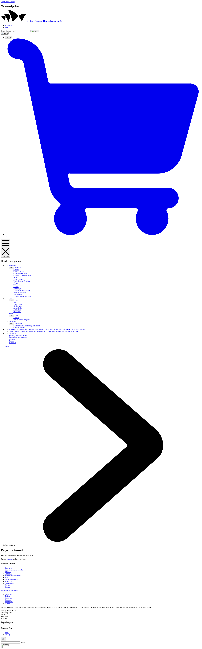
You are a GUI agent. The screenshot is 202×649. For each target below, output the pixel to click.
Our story (47, 329)
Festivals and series (19, 292)
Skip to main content (8, 2)
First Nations (17, 294)
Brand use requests (11, 579)
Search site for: (6, 31)
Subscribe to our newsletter (18, 337)
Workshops (17, 289)
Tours (15, 302)
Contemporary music (20, 273)
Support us (12, 333)
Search (23, 642)
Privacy (7, 635)
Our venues (17, 312)
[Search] (35, 31)
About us (12, 339)
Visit (6, 27)
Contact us (12, 343)
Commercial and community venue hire (26, 326)
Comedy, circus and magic (22, 275)
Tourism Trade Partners (13, 575)
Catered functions (19, 327)
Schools (16, 318)
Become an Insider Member (14, 570)
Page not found (10, 545)
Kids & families (18, 279)
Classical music (18, 271)
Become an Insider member (18, 335)
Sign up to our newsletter (9, 590)
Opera (15, 283)
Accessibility (17, 308)
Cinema (16, 270)
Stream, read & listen (44, 331)
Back (11, 267)
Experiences (17, 304)
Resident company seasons (22, 296)
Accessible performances (21, 290)
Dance (15, 277)
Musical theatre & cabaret (21, 281)
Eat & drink (17, 310)
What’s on (8, 25)
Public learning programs (21, 320)
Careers (11, 341)
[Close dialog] (3, 639)
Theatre (16, 287)
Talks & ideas (18, 285)
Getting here (17, 306)
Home (7, 346)
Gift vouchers (9, 583)
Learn (11, 314)
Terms (7, 633)
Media (7, 577)
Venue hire (12, 321)
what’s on (10, 559)
